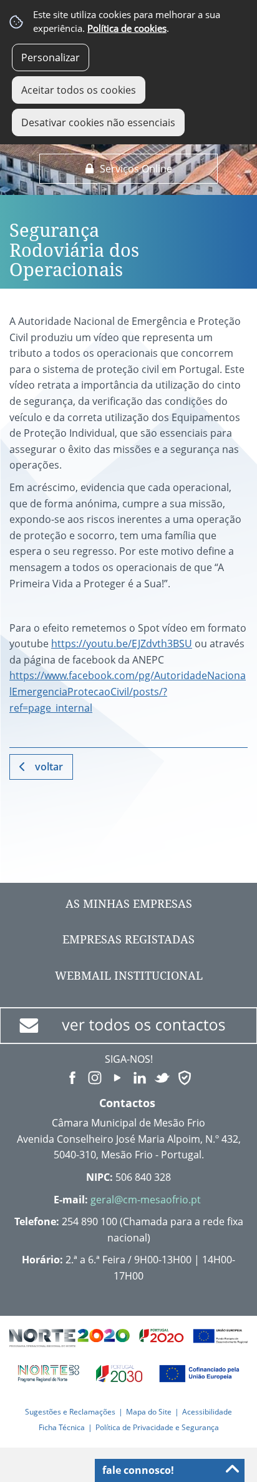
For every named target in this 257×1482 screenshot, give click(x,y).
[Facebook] (72, 1076)
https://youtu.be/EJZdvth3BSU (121, 643)
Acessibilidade (207, 1411)
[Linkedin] (140, 1076)
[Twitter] (162, 1076)
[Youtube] (117, 1076)
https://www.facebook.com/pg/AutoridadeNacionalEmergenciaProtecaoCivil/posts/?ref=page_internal (127, 691)
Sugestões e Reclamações (70, 1411)
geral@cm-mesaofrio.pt (145, 1199)
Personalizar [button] (50, 57)
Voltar (49, 766)
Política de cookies (127, 28)
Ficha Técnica (62, 1427)
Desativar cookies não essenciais (98, 122)
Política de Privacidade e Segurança (157, 1427)
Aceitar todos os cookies (78, 90)
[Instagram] (95, 1076)
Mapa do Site (149, 1411)
